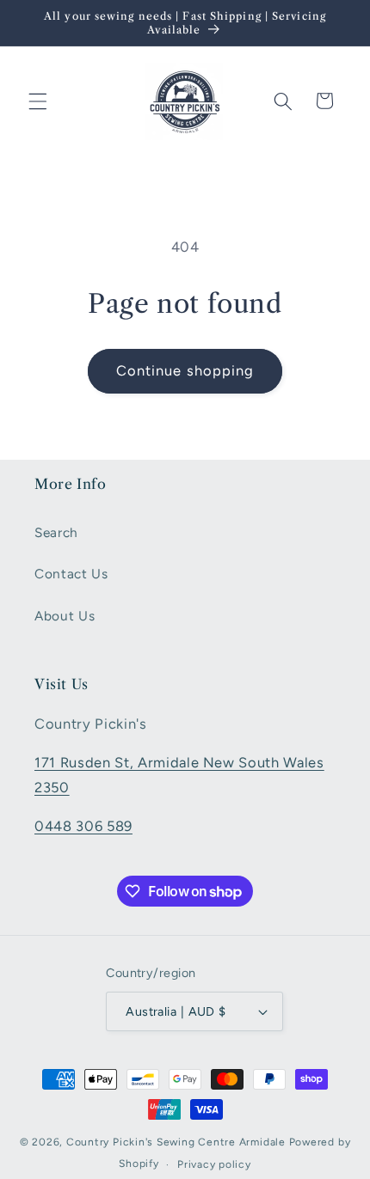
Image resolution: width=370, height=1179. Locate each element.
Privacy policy (214, 1164)
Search (56, 532)
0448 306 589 (83, 825)
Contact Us (71, 573)
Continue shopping (185, 370)
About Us (64, 616)
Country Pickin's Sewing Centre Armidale (176, 1142)
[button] (38, 100)
